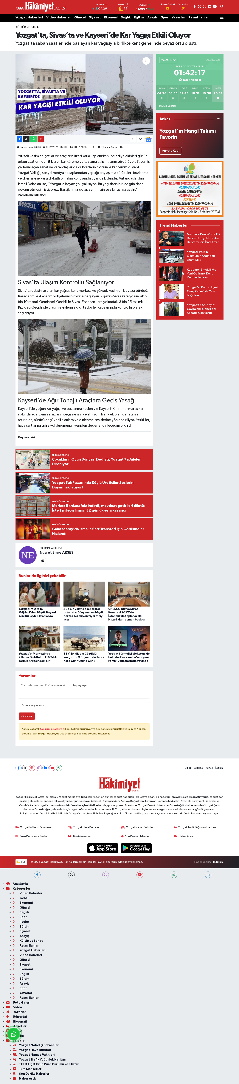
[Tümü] (218, 119)
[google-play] (136, 848)
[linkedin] (208, 875)
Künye (209, 767)
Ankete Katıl (170, 150)
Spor (164, 17)
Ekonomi (111, 17)
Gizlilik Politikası (193, 767)
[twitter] (71, 875)
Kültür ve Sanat (27, 27)
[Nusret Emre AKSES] (28, 555)
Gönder (26, 716)
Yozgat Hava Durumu (86, 827)
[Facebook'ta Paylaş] (19, 139)
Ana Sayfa (20, 883)
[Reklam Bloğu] (190, 188)
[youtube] (139, 875)
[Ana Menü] (222, 18)
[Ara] (222, 6)
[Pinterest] (32, 768)
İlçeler (24, 921)
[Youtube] (52, 768)
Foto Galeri (21, 1002)
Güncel (80, 17)
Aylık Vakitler (169, 106)
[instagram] (105, 875)
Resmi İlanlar (198, 17)
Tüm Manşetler (82, 836)
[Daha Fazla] (41, 139)
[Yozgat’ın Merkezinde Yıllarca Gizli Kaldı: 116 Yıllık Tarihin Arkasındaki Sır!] (39, 638)
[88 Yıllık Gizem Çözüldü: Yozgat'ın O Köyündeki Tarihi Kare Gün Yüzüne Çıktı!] (84, 638)
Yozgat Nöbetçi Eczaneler (36, 827)
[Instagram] (39, 768)
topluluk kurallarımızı (52, 729)
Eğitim (139, 17)
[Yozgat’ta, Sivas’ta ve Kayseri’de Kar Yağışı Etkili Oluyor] (84, 94)
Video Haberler (58, 17)
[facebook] (37, 875)
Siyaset (95, 17)
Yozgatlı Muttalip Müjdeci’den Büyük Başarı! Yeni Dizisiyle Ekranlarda (37, 612)
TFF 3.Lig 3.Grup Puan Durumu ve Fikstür (49, 1064)
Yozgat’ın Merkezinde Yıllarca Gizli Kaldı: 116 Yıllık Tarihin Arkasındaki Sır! (38, 657)
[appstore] (103, 848)
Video (17, 1007)
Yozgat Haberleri (29, 17)
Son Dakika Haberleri (137, 836)
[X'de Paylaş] (26, 139)
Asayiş (152, 17)
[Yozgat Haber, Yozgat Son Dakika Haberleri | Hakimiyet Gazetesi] (40, 7)
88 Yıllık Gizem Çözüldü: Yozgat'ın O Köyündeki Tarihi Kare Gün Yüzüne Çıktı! (83, 657)
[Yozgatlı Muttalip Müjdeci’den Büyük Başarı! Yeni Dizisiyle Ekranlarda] (39, 594)
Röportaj (20, 1016)
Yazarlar (178, 17)
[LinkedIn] (45, 768)
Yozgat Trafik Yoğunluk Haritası (197, 827)
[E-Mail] (43, 561)
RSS (23, 862)
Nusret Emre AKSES (31, 147)
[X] (25, 768)
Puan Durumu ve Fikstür (34, 836)
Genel (24, 898)
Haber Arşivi (186, 836)
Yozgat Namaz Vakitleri (140, 827)
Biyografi (20, 1021)
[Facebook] (18, 768)
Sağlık (126, 17)
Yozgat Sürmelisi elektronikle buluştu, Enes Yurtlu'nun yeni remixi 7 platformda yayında (129, 657)
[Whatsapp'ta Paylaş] (33, 139)
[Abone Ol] (148, 139)
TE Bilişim (218, 862)
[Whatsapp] (59, 768)
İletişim (219, 767)
